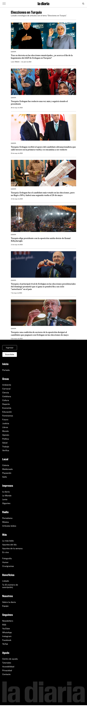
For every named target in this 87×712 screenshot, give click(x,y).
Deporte (6, 404)
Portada (6, 370)
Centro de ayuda (10, 659)
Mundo (5, 431)
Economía (6, 408)
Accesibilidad (8, 666)
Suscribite (9, 354)
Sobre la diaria (9, 602)
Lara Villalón (15, 62)
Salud (4, 442)
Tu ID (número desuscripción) (10, 586)
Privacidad (7, 670)
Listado (5, 581)
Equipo (5, 606)
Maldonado (7, 469)
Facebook (6, 640)
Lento (4, 499)
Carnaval (6, 388)
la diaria (6, 492)
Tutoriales (6, 663)
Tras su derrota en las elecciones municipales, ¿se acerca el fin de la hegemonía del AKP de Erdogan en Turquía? (42, 56)
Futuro (5, 419)
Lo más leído (8, 541)
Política (5, 439)
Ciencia (5, 392)
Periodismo (7, 518)
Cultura (5, 400)
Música (5, 522)
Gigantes (6, 503)
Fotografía (7, 558)
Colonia (5, 465)
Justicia (5, 423)
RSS (4, 624)
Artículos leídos (9, 526)
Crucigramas (8, 566)
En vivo (5, 552)
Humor (5, 562)
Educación (7, 412)
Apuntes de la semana (12, 548)
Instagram (6, 636)
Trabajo (5, 446)
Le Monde (6, 495)
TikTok (5, 644)
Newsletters (7, 621)
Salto (4, 477)
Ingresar (9, 347)
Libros (5, 427)
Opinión (5, 435)
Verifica (5, 450)
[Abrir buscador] (83, 3)
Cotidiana (6, 396)
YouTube (6, 628)
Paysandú (6, 473)
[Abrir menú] (4, 3)
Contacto (6, 674)
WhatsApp (7, 632)
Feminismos (7, 415)
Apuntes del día (9, 544)
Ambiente (6, 385)
